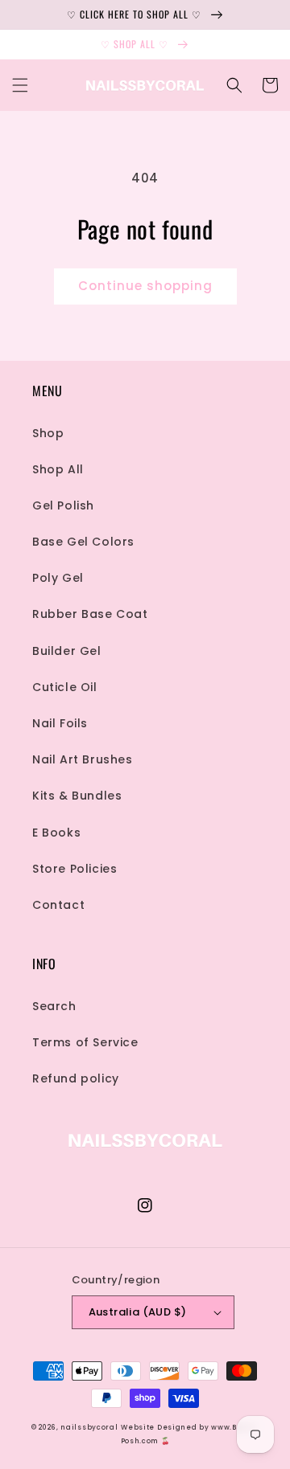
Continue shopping (145, 285)
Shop (48, 433)
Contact (58, 905)
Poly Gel (58, 578)
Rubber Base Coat (90, 614)
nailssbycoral (89, 1427)
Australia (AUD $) (138, 1312)
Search (54, 1006)
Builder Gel (67, 651)
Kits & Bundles (77, 796)
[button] (20, 85)
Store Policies (74, 869)
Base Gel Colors (83, 542)
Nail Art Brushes (82, 759)
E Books (56, 833)
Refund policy (75, 1078)
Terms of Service (85, 1042)
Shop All (58, 469)
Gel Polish (63, 505)
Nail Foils (60, 723)
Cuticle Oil (64, 687)
